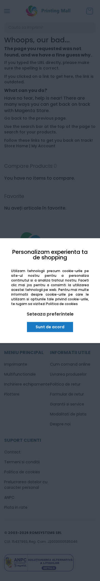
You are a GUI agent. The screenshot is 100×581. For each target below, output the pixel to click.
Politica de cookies (62, 304)
